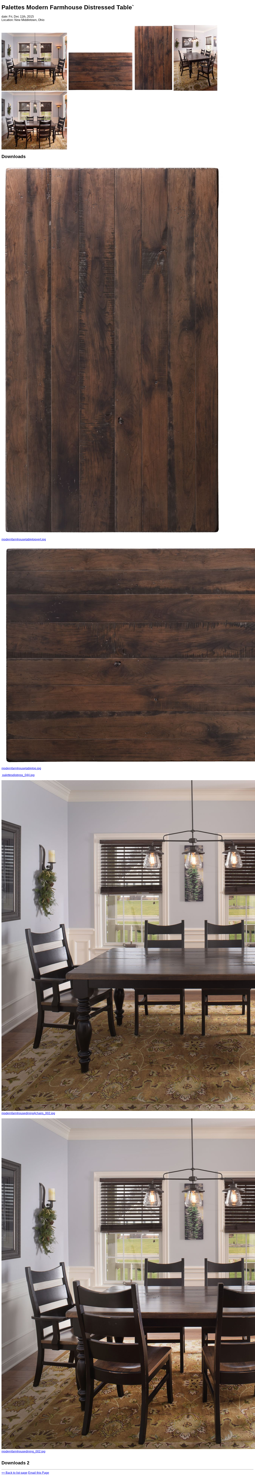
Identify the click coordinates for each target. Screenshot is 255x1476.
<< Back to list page (14, 1472)
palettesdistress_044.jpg (18, 775)
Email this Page (38, 1472)
